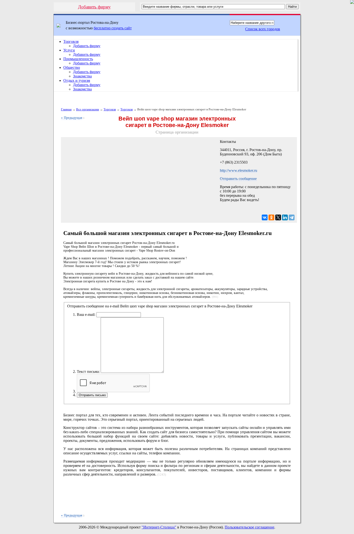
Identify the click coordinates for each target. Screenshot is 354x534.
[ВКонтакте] (265, 217)
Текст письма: (88, 371)
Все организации (87, 109)
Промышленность (78, 59)
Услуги (69, 50)
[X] (278, 217)
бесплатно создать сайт (113, 28)
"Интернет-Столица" (159, 527)
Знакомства (82, 76)
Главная (66, 109)
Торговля (71, 41)
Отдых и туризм (76, 80)
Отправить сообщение (238, 179)
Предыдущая (71, 118)
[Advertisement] (177, 497)
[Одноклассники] (271, 217)
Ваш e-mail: (86, 314)
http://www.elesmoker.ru (238, 170)
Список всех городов (262, 29)
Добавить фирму (94, 6)
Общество (71, 67)
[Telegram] (292, 217)
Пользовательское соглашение (249, 527)
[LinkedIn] (285, 217)
